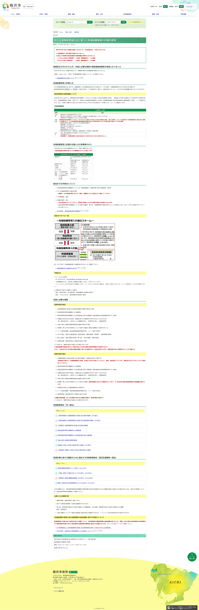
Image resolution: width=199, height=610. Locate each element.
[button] (181, 607)
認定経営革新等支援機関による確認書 (69, 430)
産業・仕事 (69, 32)
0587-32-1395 (63, 544)
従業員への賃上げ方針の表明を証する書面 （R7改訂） (75, 445)
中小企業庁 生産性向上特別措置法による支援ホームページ (79, 531)
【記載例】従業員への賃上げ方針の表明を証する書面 (74, 450)
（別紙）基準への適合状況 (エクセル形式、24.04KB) (75, 473)
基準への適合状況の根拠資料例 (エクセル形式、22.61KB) (76, 483)
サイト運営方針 (59, 591)
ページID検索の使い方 (135, 22)
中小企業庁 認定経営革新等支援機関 (73, 211)
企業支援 (76, 32)
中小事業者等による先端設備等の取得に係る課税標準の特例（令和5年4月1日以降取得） (84, 527)
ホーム (61, 32)
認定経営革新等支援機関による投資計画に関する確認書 (75, 435)
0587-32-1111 (65, 581)
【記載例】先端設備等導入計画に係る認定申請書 (73, 425)
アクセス (74, 572)
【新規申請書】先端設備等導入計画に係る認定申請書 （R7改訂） (78, 415)
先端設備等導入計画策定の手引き (71, 268)
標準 (160, 6)
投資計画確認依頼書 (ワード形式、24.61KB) (72, 468)
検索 (90, 22)
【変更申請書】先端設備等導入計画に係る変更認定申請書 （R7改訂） (79, 420)
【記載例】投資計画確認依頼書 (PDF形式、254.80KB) (75, 478)
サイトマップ (59, 587)
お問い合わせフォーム (61, 547)
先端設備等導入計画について (70, 78)
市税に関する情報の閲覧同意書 (67, 440)
